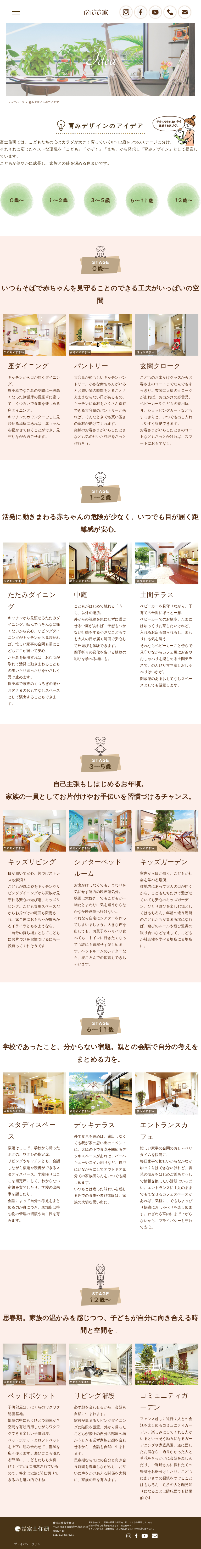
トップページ (16, 102)
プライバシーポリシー (28, 1544)
